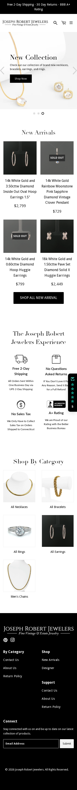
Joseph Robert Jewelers (29, 769)
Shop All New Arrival (38, 298)
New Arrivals (50, 660)
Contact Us (11, 660)
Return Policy (12, 676)
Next (75, 70)
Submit (67, 743)
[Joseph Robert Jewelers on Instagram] (12, 640)
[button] (72, 393)
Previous (2, 70)
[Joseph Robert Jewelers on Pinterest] (5, 640)
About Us (9, 668)
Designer (48, 668)
